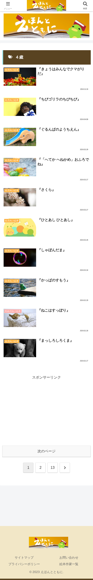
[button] (83, 544)
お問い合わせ (68, 557)
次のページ (46, 451)
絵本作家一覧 (68, 564)
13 (53, 467)
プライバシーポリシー (24, 564)
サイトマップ (24, 557)
